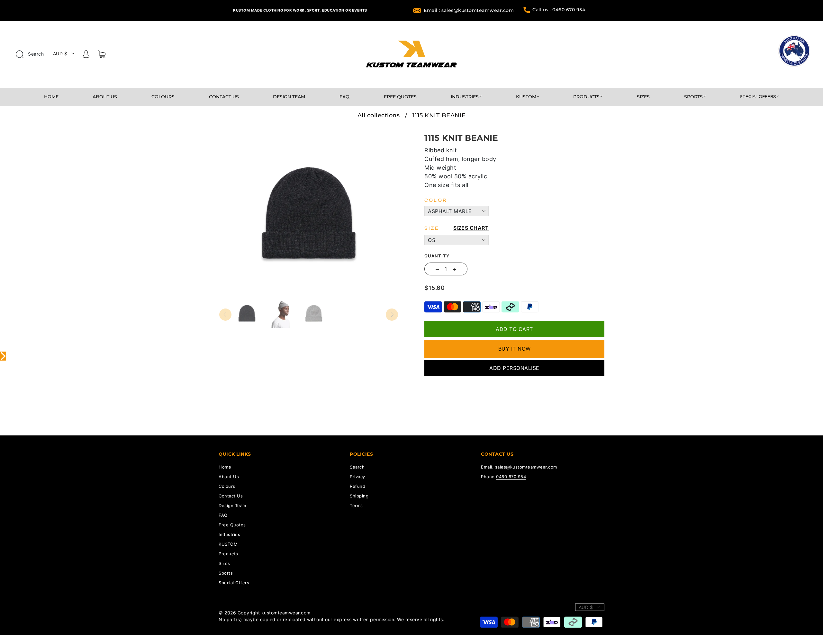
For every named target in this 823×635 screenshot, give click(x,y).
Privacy (357, 476)
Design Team (289, 97)
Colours (163, 97)
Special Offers (758, 96)
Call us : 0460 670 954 (558, 10)
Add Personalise (514, 368)
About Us (105, 97)
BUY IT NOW (514, 348)
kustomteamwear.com (286, 612)
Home (51, 97)
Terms (356, 505)
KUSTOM (526, 97)
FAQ (344, 97)
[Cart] (102, 55)
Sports (693, 97)
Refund (357, 486)
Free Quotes (400, 97)
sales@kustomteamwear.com (526, 467)
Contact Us (224, 97)
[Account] (86, 55)
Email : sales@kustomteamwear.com (469, 10)
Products (586, 97)
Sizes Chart (471, 228)
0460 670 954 (511, 476)
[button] (237, 130)
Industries (465, 97)
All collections (378, 115)
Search (35, 54)
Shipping (359, 495)
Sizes (643, 97)
